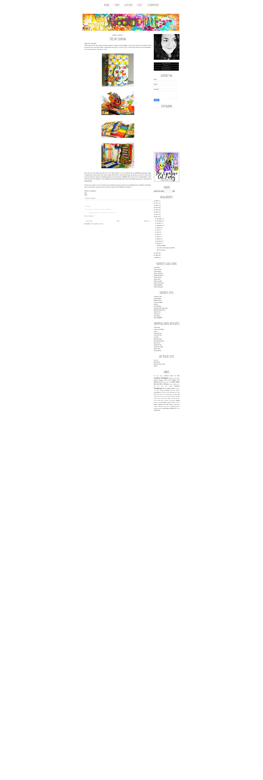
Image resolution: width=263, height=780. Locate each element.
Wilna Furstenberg (158, 287)
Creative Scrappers (158, 302)
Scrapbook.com (157, 344)
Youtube (167, 390)
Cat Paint (176, 375)
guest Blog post (169, 398)
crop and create (169, 396)
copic (155, 396)
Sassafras (176, 386)
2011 (156, 216)
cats (178, 394)
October (159, 223)
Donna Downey (158, 277)
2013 (156, 212)
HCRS (155, 366)
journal (177, 398)
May (158, 234)
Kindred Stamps (158, 339)
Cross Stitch (174, 378)
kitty (163, 400)
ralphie (156, 404)
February (159, 241)
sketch (173, 406)
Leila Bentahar (120, 47)
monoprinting (172, 400)
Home (107, 5)
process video (171, 402)
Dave (178, 378)
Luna (164, 382)
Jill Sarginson (88, 209)
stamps (160, 408)
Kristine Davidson (159, 380)
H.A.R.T (156, 360)
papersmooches (157, 402)
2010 (156, 253)
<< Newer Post (88, 221)
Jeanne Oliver (157, 279)
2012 (156, 214)
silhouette (161, 406)
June (158, 232)
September (159, 225)
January (159, 243)
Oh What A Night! (161, 245)
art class (163, 392)
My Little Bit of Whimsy (161, 384)
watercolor (157, 410)
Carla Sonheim (157, 271)
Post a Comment (88, 216)
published (177, 402)
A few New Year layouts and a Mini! (166, 247)
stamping (156, 408)
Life (161, 382)
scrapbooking (176, 404)
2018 (156, 201)
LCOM (166, 380)
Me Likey (108, 173)
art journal (168, 392)
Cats (139, 5)
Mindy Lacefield (158, 281)
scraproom (156, 406)
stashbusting (165, 408)
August (159, 227)
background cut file (174, 392)
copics (158, 396)
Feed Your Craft (158, 335)
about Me (173, 390)
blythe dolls (157, 394)
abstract (177, 390)
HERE (126, 47)
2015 (156, 207)
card (165, 394)
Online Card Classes (159, 283)
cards (173, 394)
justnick (156, 400)
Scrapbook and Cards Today (161, 308)
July (158, 230)
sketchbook (177, 406)
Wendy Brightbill (158, 285)
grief (163, 398)
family (174, 396)
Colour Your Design (159, 329)
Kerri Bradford (157, 306)
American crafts (169, 375)
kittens (160, 400)
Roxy (176, 384)
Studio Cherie (157, 312)
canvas (161, 394)
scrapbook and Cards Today (165, 404)
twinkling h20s (173, 408)
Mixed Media (175, 382)
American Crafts (158, 296)
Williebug (162, 390)
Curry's (155, 331)
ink (175, 398)
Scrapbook (153, 5)
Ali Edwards (157, 327)
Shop (117, 5)
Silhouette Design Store (159, 310)
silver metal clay (167, 406)
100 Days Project (159, 375)
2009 (156, 255)
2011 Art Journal (117, 39)
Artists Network (158, 269)
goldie (159, 398)
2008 (156, 257)
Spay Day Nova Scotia (159, 364)
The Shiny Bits (157, 350)
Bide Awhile (157, 362)
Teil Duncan (157, 314)
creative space (163, 396)
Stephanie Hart (131, 21)
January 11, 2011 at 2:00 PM (102, 209)
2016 (156, 205)
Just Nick (156, 337)
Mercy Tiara (169, 382)
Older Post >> (147, 221)
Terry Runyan (157, 316)
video (178, 408)
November (159, 221)
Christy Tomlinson (158, 273)
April (158, 236)
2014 (156, 210)
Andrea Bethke (157, 298)
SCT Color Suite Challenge (165, 386)
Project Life (172, 384)
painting (177, 400)
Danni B (156, 304)
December (159, 218)
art (160, 392)
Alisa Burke (157, 267)
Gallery (128, 5)
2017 (156, 203)
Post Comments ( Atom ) (97, 224)
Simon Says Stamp (158, 346)
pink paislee (164, 402)
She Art (165, 388)
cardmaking (169, 394)
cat (176, 394)
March (158, 239)
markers (167, 400)
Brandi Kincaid (157, 300)
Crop (170, 378)
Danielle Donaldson (158, 275)
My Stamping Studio (159, 341)
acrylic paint (157, 392)
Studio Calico (157, 348)
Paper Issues (157, 343)
